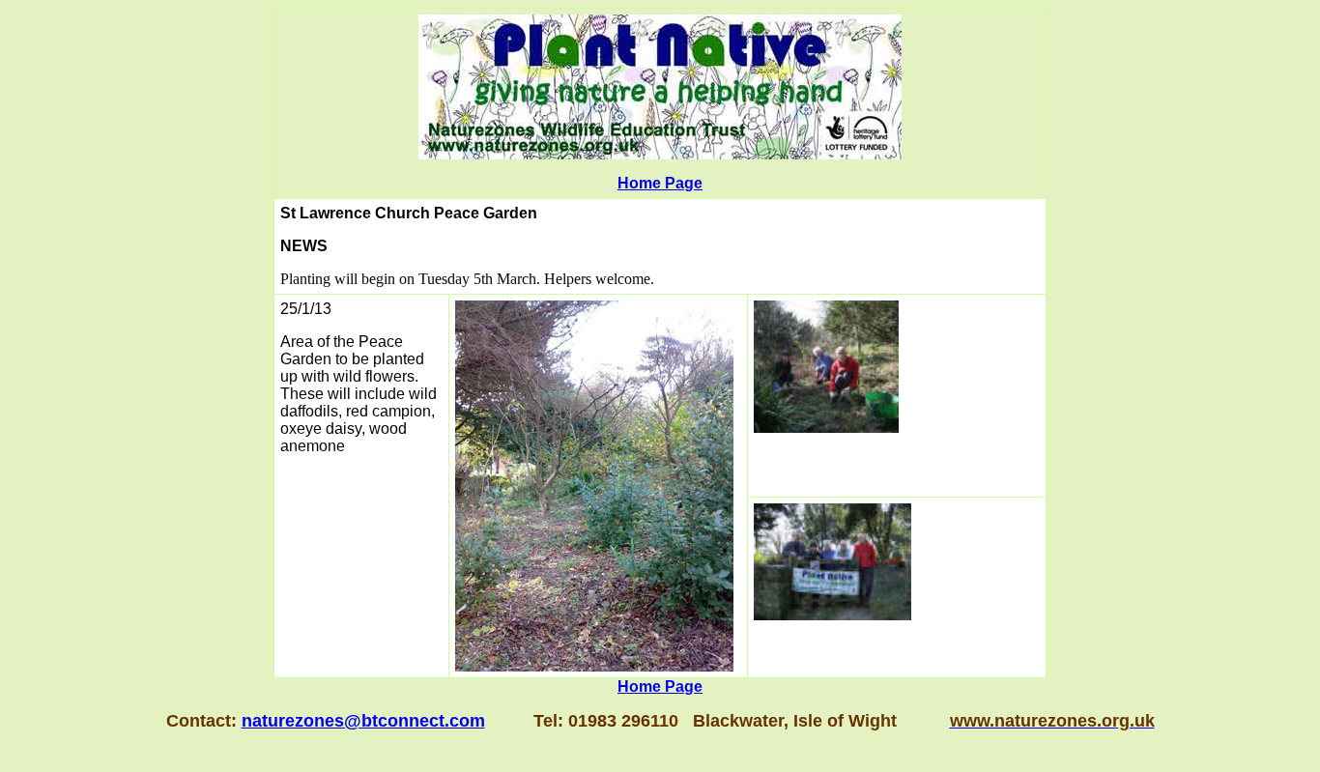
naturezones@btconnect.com (363, 720)
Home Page (660, 183)
